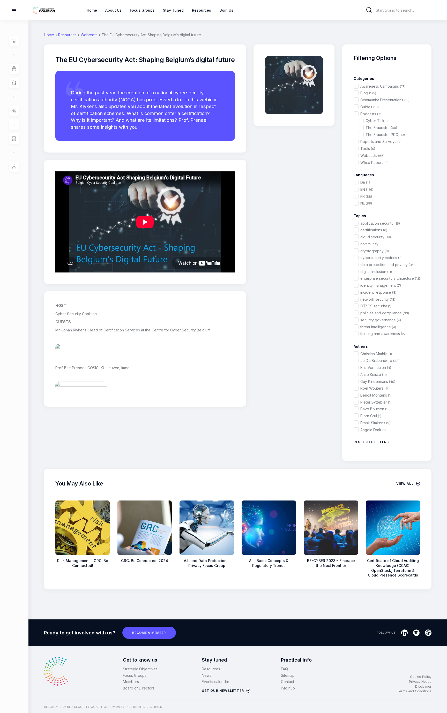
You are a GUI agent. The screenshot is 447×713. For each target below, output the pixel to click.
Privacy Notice (420, 682)
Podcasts (371, 114)
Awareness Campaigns (382, 86)
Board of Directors (138, 688)
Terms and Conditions (414, 691)
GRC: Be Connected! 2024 (144, 560)
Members (131, 681)
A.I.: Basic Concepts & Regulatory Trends (268, 563)
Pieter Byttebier (375, 402)
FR (366, 196)
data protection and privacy (387, 264)
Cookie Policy (420, 677)
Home (49, 35)
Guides (369, 107)
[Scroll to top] (439, 700)
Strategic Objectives (140, 669)
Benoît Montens (375, 395)
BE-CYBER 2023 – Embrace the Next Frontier (331, 563)
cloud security (375, 237)
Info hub (288, 688)
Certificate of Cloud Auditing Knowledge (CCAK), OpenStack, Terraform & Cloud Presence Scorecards (393, 567)
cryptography (374, 251)
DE (365, 182)
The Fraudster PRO (385, 134)
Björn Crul (370, 416)
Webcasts (89, 35)
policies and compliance (384, 313)
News (206, 675)
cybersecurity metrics (380, 257)
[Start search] (369, 10)
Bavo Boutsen (375, 409)
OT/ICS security (375, 306)
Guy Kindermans (377, 381)
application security (380, 223)
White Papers (374, 162)
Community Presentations (384, 100)
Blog (368, 93)
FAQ (284, 669)
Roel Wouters (374, 388)
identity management (380, 285)
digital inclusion (376, 271)
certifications (373, 230)
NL (366, 203)
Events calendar (215, 681)
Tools (367, 148)
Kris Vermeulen (375, 367)
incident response (378, 292)
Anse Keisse (373, 374)
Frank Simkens (375, 423)
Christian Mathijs (376, 354)
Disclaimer (423, 686)
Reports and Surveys (380, 141)
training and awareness (383, 333)
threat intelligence (378, 327)
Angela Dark (373, 430)
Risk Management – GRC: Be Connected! (82, 563)
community (372, 244)
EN (366, 189)
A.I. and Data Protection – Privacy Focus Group (206, 563)
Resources (67, 35)
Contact (287, 681)
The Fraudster (381, 127)
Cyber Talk (378, 120)
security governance (380, 320)
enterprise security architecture (390, 278)
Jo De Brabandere (379, 360)
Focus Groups (134, 675)
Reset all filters (371, 442)
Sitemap (288, 675)
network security (377, 299)
